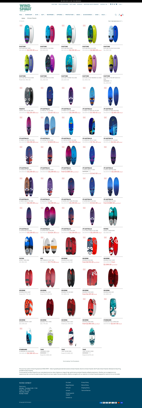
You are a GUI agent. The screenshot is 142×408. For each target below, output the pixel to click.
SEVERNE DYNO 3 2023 (109, 260)
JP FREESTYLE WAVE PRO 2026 (26, 140)
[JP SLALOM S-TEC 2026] (50, 186)
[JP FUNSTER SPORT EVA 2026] (71, 125)
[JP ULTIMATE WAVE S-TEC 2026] (92, 216)
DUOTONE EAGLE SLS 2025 (89, 48)
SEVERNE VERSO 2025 (87, 321)
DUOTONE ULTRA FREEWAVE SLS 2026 (91, 77)
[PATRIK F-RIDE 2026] (28, 245)
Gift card (68, 388)
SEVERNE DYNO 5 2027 (25, 292)
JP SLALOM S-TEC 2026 (46, 201)
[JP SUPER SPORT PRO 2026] (71, 216)
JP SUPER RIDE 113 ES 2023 (89, 201)
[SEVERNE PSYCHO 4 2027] (28, 307)
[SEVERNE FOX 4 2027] (50, 277)
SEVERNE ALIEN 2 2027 (67, 260)
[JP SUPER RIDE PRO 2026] (28, 216)
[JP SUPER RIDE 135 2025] (113, 186)
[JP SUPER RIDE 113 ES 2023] (92, 186)
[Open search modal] (115, 14)
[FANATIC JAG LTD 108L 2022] (28, 96)
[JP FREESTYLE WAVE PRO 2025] (113, 96)
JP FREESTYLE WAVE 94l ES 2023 (90, 110)
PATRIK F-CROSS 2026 (109, 230)
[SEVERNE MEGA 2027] (113, 277)
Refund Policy (85, 385)
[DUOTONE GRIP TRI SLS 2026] (28, 63)
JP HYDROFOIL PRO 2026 (25, 169)
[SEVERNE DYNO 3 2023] (113, 245)
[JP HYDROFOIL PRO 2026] (28, 155)
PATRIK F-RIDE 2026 (24, 260)
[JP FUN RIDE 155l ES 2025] (50, 125)
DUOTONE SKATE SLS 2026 (47, 77)
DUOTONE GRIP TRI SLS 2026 (26, 77)
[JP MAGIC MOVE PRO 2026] (50, 155)
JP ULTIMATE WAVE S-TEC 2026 (90, 230)
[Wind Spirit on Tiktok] (114, 4)
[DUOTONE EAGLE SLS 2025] (92, 34)
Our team (68, 382)
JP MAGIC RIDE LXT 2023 (88, 169)
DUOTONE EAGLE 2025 (67, 48)
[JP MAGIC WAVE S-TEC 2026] (28, 186)
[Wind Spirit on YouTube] (116, 4)
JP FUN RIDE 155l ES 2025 (46, 140)
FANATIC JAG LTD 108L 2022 (26, 110)
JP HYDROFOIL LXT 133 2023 (111, 140)
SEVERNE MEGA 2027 (109, 292)
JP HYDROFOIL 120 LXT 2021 (89, 140)
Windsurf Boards (31, 18)
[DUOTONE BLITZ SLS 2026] (50, 34)
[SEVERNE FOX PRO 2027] (71, 277)
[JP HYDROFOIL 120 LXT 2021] (92, 125)
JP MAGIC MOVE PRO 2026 (46, 169)
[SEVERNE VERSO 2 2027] (71, 307)
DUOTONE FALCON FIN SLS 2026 (112, 48)
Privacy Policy (85, 382)
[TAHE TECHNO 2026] (71, 337)
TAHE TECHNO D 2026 (87, 351)
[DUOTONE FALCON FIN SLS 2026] (113, 34)
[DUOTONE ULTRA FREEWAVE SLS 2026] (92, 63)
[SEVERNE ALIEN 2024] (92, 245)
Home (23, 18)
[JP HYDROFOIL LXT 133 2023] (113, 125)
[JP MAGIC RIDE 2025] (71, 155)
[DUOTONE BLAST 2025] (28, 34)
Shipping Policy (85, 388)
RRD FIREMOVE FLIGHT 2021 (47, 260)
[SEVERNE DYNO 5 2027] (28, 277)
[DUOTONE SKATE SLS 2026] (50, 63)
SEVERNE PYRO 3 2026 (45, 321)
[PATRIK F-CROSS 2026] (113, 216)
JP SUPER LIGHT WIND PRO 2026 (69, 201)
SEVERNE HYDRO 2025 (88, 292)
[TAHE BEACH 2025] (50, 337)
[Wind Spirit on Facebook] (110, 4)
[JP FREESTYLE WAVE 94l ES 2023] (92, 96)
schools (68, 390)
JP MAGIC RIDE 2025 (66, 169)
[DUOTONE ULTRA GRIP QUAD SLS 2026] (113, 63)
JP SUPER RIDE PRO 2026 (25, 230)
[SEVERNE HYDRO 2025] (92, 277)
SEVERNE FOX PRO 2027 (67, 292)
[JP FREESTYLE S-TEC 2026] (71, 96)
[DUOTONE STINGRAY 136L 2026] (71, 63)
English (120, 4)
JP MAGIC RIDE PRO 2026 (110, 169)
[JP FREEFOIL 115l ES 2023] (50, 96)
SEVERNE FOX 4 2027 (45, 292)
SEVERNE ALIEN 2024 (87, 260)
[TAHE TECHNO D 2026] (92, 337)
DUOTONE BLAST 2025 (25, 48)
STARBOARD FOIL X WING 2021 (111, 321)
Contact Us (69, 397)
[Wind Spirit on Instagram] (112, 4)
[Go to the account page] (118, 14)
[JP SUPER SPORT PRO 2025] (50, 216)
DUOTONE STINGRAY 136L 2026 (69, 77)
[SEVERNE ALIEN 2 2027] (71, 245)
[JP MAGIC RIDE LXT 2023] (92, 155)
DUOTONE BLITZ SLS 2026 (46, 48)
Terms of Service (85, 390)
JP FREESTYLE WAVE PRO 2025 (111, 110)
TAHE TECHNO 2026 (66, 351)
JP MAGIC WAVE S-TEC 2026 (26, 201)
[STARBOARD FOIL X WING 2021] (113, 307)
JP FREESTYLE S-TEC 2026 (68, 110)
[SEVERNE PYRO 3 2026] (50, 307)
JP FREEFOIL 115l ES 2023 (46, 110)
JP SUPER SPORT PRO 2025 (47, 230)
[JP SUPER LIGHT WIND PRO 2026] (71, 186)
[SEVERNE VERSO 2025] (92, 307)
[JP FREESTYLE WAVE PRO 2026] (28, 125)
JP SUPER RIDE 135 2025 (110, 201)
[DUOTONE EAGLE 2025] (71, 34)
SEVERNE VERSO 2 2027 (67, 321)
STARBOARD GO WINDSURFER (26, 351)
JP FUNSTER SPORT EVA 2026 (68, 140)
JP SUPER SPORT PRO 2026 (68, 230)
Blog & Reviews (70, 385)
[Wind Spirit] (25, 8)
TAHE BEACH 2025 (44, 351)
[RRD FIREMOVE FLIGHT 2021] (50, 245)
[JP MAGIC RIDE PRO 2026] (113, 155)
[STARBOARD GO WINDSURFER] (28, 337)
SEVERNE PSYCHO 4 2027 (25, 321)
